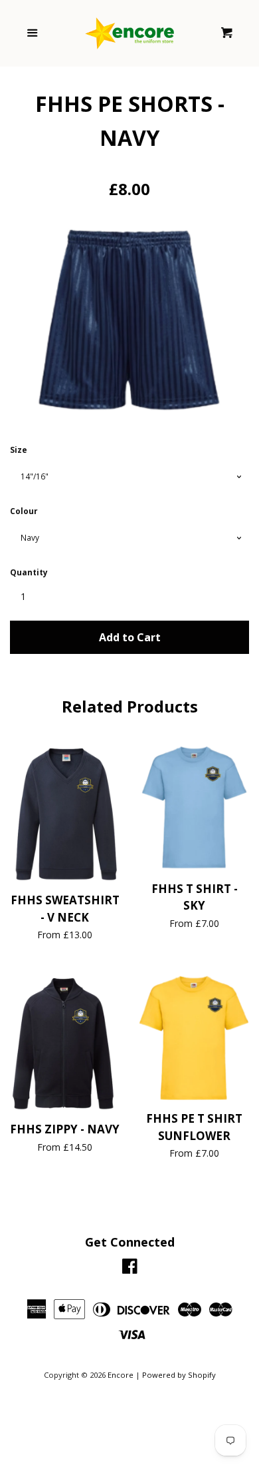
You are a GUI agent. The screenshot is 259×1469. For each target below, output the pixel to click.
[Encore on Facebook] (130, 1269)
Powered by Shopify (179, 1375)
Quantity (29, 572)
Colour (24, 511)
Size (18, 449)
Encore (120, 1375)
